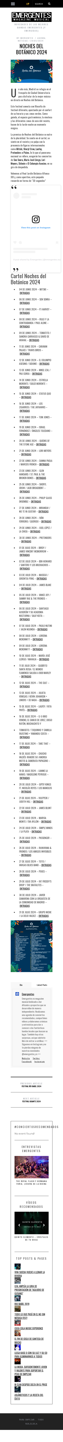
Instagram (39, 1061)
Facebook (27, 1061)
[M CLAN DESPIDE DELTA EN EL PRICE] (18, 1381)
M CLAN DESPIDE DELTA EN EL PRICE (31, 1384)
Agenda (41, 38)
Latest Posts (42, 984)
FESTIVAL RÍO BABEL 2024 (31, 1085)
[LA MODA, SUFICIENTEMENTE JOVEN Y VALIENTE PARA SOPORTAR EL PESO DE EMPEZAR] (18, 1363)
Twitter (36, 1058)
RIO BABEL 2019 (22, 1304)
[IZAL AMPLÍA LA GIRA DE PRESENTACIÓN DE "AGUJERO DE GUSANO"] (18, 1282)
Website (26, 1058)
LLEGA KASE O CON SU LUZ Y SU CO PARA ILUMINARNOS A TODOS (31, 1354)
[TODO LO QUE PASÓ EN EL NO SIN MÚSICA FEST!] (18, 1311)
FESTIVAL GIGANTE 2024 (31, 1100)
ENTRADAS (25, 293)
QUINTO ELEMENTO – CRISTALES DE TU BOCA (31, 1238)
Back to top (31, 1423)
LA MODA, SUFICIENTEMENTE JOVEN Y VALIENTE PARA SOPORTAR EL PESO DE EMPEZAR (31, 1370)
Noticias (23, 40)
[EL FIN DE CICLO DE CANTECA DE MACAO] (18, 1335)
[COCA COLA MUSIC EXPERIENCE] (18, 1325)
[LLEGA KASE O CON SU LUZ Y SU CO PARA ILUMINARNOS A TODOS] (18, 1349)
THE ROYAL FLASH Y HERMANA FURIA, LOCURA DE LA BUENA (31, 1182)
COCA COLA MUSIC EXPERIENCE (29, 1328)
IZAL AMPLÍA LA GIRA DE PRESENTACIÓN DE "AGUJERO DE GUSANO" (29, 1289)
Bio (21, 984)
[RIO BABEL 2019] (18, 1300)
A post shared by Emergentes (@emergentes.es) (37, 259)
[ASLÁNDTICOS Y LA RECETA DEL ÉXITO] (18, 1391)
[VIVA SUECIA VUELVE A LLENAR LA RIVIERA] (18, 1268)
